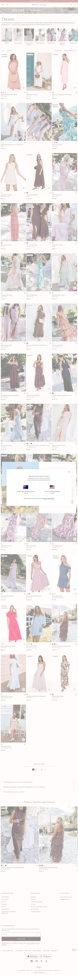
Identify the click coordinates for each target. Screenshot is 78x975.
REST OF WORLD (48, 498)
